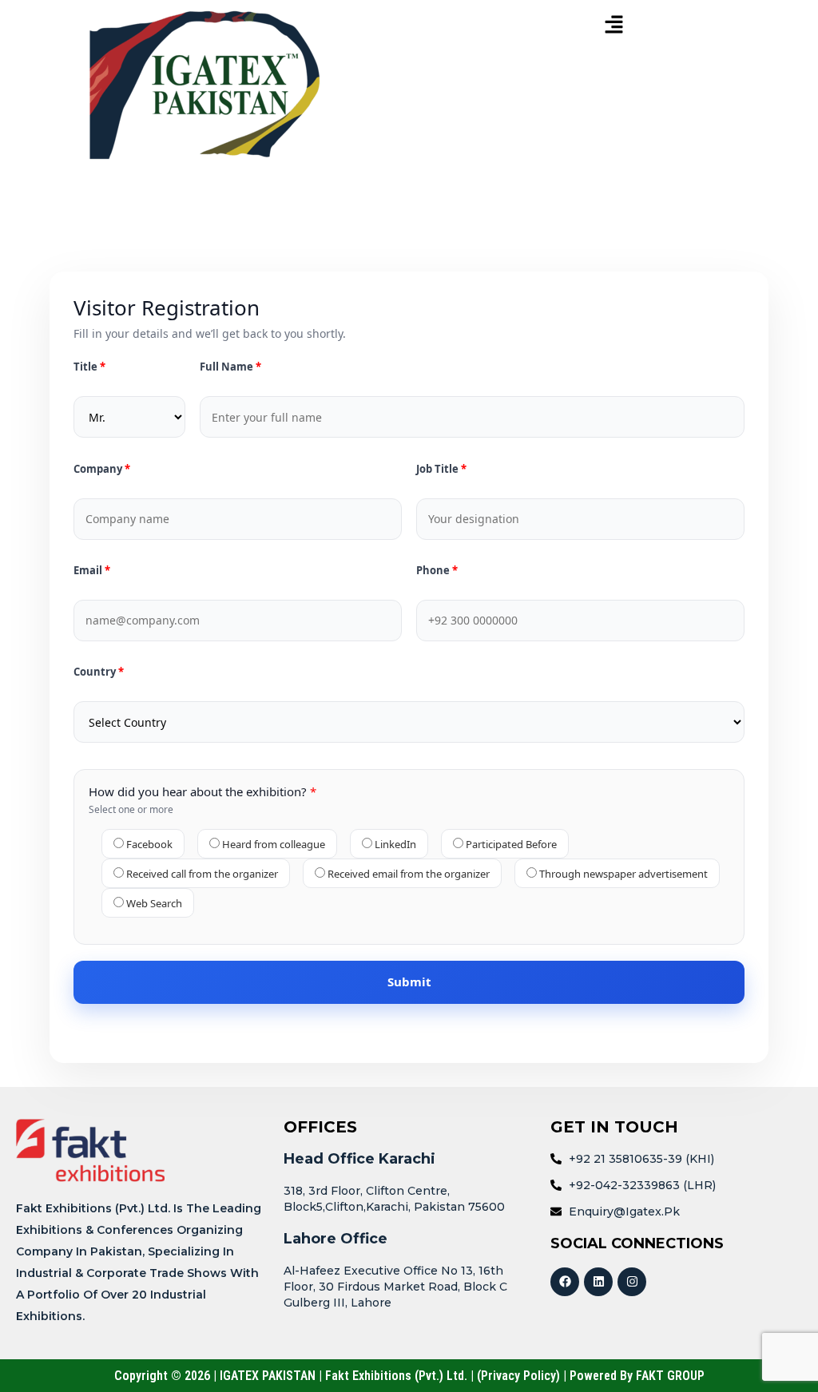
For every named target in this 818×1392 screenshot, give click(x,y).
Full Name (228, 367)
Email (89, 570)
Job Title (438, 469)
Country (95, 672)
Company (99, 469)
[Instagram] (631, 1281)
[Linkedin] (598, 1281)
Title (86, 367)
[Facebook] (564, 1281)
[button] (613, 25)
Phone (434, 570)
